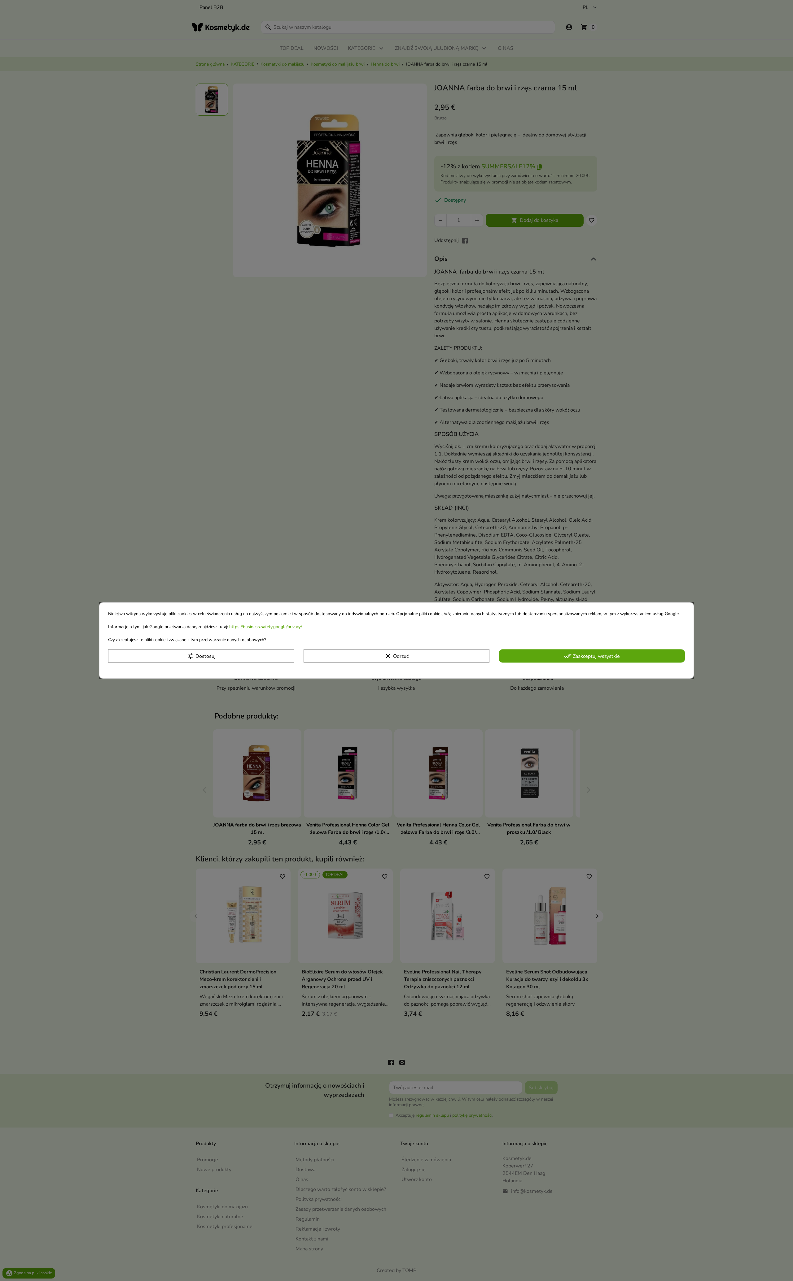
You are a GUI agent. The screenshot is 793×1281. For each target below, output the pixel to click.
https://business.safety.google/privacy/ (265, 627)
